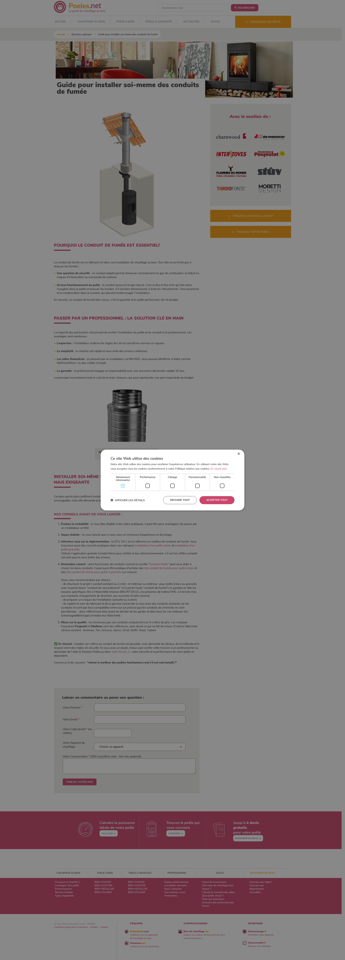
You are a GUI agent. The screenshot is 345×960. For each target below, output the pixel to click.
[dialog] (172, 480)
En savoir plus (218, 468)
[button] (128, 500)
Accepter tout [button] (217, 500)
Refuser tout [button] (180, 500)
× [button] (238, 454)
